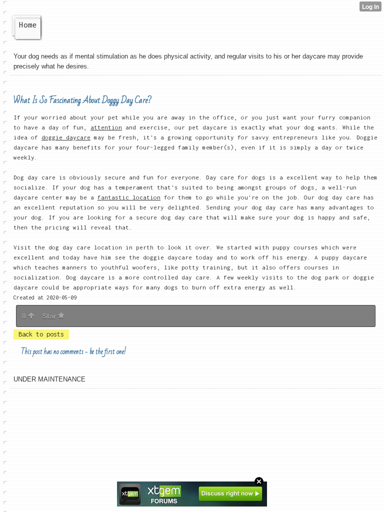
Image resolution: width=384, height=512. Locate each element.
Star (50, 316)
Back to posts (41, 334)
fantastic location (129, 197)
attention (106, 127)
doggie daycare (66, 137)
